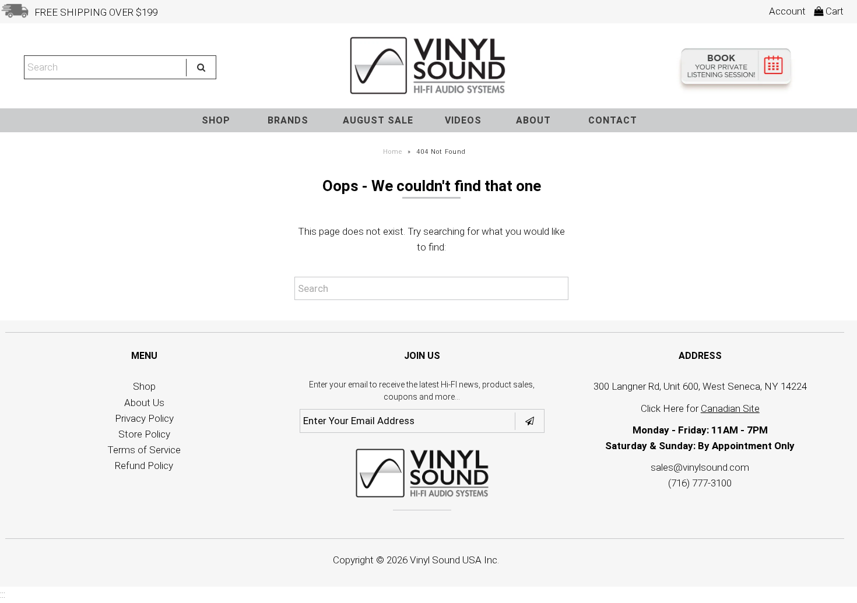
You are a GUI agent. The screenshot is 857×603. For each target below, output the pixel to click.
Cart (833, 11)
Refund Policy (144, 465)
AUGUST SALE (378, 120)
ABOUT (533, 120)
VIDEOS (463, 120)
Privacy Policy (144, 418)
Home (392, 152)
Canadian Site (730, 408)
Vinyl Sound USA (446, 560)
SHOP (216, 120)
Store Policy (144, 434)
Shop (144, 386)
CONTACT (612, 120)
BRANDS (288, 120)
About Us (144, 402)
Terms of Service (144, 450)
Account (787, 11)
